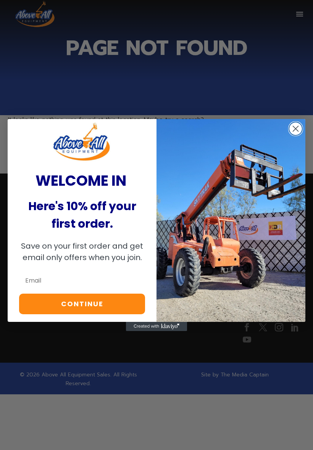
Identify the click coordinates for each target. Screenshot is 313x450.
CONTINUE (82, 304)
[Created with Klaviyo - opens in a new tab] (156, 326)
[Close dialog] (295, 128)
